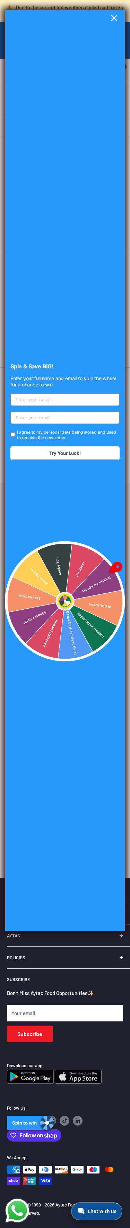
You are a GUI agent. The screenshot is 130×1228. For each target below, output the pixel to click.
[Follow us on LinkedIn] (78, 1121)
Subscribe (29, 1033)
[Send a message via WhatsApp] (17, 1211)
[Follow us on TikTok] (64, 1121)
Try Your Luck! (65, 453)
